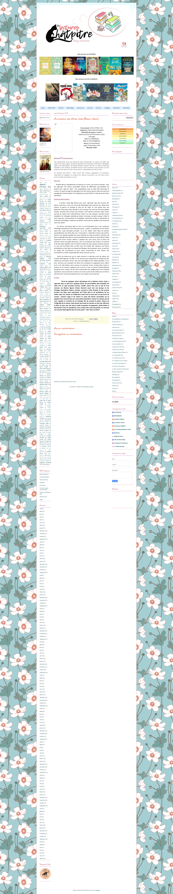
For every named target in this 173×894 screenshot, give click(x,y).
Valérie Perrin (47, 455)
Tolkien (43, 448)
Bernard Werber (44, 233)
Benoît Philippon (44, 230)
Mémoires (114, 262)
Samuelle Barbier (44, 425)
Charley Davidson (116, 324)
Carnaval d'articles (44, 477)
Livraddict (123, 129)
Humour (114, 246)
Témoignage (115, 304)
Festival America (44, 479)
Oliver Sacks (48, 397)
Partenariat (115, 271)
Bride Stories (115, 322)
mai (41, 517)
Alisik (113, 316)
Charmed (114, 327)
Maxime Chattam (44, 382)
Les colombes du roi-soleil (119, 360)
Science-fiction (116, 287)
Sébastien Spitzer (46, 446)
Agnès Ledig (43, 191)
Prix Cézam (42, 485)
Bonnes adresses (44, 474)
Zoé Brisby (45, 464)
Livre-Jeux (114, 257)
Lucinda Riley (44, 361)
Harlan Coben (45, 305)
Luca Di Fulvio (44, 359)
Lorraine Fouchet (44, 356)
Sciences (114, 290)
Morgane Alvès (44, 386)
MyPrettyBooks (118, 416)
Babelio (122, 133)
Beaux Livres (115, 196)
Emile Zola (48, 280)
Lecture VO (115, 251)
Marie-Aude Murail (44, 368)
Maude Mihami (44, 381)
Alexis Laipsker (44, 196)
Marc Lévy (45, 365)
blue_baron (87, 890)
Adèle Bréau (43, 182)
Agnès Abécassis (44, 189)
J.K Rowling (42, 312)
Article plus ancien (71, 381)
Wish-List (89, 108)
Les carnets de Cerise (117, 358)
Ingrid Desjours (44, 308)
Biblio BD (61, 108)
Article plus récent (58, 381)
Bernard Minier (44, 231)
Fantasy (114, 237)
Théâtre (114, 301)
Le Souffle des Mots (119, 446)
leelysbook (117, 433)
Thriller (114, 299)
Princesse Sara (116, 383)
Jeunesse (114, 248)
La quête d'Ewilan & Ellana (119, 352)
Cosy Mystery (115, 221)
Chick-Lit (114, 204)
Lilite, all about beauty (119, 439)
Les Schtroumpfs (116, 355)
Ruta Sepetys (45, 421)
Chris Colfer (44, 249)
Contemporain (116, 215)
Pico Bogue (115, 380)
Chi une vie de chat (117, 330)
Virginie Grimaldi (45, 462)
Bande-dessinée (116, 193)
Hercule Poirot (115, 335)
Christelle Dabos (44, 251)
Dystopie (114, 226)
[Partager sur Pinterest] (97, 319)
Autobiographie (116, 190)
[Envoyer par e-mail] (90, 319)
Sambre (114, 385)
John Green (42, 320)
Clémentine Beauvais (45, 260)
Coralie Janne (44, 265)
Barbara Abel (43, 224)
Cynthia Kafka (43, 267)
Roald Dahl (48, 420)
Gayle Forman (45, 297)
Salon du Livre (43, 496)
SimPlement (123, 136)
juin (40, 514)
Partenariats (116, 108)
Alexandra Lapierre (44, 194)
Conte (113, 212)
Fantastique (115, 235)
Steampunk (115, 296)
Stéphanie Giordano (46, 444)
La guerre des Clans (117, 347)
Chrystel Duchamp (44, 253)
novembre (42, 533)
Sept (113, 391)
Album (113, 187)
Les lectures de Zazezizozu (121, 443)
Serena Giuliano (44, 430)
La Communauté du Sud (118, 341)
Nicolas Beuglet (44, 393)
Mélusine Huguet (44, 390)
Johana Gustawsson (44, 319)
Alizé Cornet (42, 198)
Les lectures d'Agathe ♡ (120, 426)
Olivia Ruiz (45, 398)
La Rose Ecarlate (116, 344)
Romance (114, 285)
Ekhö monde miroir (117, 333)
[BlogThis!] (92, 319)
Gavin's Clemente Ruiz (45, 296)
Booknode (122, 131)
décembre (42, 531)
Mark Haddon (42, 370)
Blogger (98, 890)
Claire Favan (43, 255)
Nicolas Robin (43, 395)
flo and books (117, 412)
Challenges (107, 108)
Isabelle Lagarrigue (44, 310)
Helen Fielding (46, 306)
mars (41, 522)
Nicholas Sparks (44, 391)
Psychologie (115, 282)
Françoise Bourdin (44, 292)
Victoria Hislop (47, 458)
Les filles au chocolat (117, 366)
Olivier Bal (42, 400)
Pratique (114, 279)
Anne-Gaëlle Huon (44, 210)
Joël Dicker (48, 326)
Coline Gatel (45, 262)
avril (41, 520)
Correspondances (84, 321)
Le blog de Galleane (119, 419)
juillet (41, 511)
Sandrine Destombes (45, 427)
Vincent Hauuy (45, 460)
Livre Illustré (115, 254)
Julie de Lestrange (46, 328)
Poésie (114, 276)
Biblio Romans (51, 108)
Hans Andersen (44, 303)
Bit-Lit (113, 201)
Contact (123, 143)
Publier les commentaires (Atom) (85, 387)
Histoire (114, 240)
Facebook (122, 138)
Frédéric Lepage (44, 294)
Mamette (114, 374)
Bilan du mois (80, 108)
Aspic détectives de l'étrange (119, 319)
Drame (114, 224)
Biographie (115, 199)
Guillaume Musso (44, 301)
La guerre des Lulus (117, 349)
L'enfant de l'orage (117, 338)
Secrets (114, 388)
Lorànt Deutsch (44, 358)
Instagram (122, 140)
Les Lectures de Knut (119, 422)
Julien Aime (43, 329)
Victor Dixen (43, 457)
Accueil (43, 108)
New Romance (116, 265)
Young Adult (115, 307)
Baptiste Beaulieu (44, 222)
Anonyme (42, 212)
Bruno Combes (43, 237)
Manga (114, 260)
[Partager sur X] (93, 319)
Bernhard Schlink (44, 235)
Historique (114, 243)
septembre (42, 539)
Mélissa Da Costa (44, 388)
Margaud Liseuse (118, 436)
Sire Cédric (42, 432)
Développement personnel (119, 229)
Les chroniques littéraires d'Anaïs (122, 429)
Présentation (126, 108)
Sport (113, 293)
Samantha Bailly (44, 423)
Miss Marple (115, 377)
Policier (114, 273)
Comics (114, 210)
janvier (41, 528)
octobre (42, 536)
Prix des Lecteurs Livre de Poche (44, 489)
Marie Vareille (44, 367)
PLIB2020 (42, 482)
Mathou (49, 377)
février (41, 525)
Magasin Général (116, 372)
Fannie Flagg (45, 281)
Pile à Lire (98, 108)
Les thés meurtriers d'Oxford (119, 369)
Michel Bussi (44, 384)
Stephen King (48, 443)
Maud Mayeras (45, 379)
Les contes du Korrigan (118, 363)
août (41, 508)
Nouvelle (114, 268)
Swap (41, 499)
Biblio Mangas (70, 108)
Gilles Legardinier (44, 299)
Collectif (42, 264)
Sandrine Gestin (45, 428)
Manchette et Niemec (45, 363)
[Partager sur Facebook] (95, 319)
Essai (113, 232)
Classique (114, 207)
